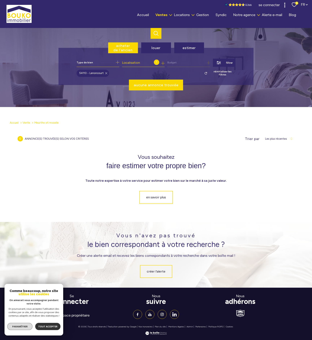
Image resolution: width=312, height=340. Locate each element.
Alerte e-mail (272, 15)
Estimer (189, 48)
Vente (26, 122)
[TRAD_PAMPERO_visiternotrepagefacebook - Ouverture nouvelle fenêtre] (137, 314)
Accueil (143, 15)
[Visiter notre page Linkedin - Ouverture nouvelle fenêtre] (174, 314)
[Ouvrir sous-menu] (170, 15)
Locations (182, 15)
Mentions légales (176, 326)
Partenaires (200, 326)
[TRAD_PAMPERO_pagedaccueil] (19, 22)
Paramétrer (20, 326)
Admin (190, 326)
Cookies (229, 327)
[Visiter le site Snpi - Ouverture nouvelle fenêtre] (240, 313)
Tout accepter (47, 326)
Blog (292, 15)
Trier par (252, 139)
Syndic (221, 15)
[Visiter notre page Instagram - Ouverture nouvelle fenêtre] (162, 314)
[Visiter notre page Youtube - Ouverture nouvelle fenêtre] (149, 314)
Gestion (202, 15)
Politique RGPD (215, 326)
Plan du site (160, 326)
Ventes (161, 15)
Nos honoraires (145, 326)
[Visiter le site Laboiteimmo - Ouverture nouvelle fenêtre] (156, 334)
